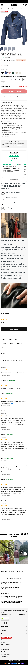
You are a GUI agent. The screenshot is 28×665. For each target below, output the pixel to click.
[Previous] (2, 27)
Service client (4, 635)
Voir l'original (7, 375)
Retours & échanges (5, 644)
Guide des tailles (4, 639)
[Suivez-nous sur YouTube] (9, 623)
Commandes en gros (5, 649)
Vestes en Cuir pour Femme (9, 8)
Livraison (3, 642)
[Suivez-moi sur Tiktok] (12, 623)
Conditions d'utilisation (6, 654)
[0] (25, 5)
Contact (3, 651)
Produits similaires (5, 567)
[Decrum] (1, 9)
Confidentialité (4, 656)
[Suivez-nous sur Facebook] (2, 623)
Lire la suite (3, 427)
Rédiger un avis (14, 329)
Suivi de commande (6, 637)
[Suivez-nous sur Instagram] (5, 623)
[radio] (2, 72)
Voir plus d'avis (14, 526)
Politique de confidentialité (14, 661)
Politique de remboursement (7, 647)
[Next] (26, 27)
